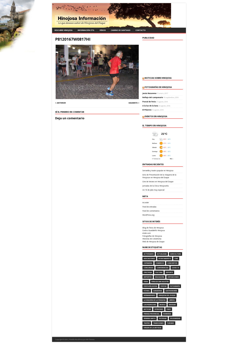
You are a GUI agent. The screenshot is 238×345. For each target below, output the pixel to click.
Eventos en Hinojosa (156, 116)
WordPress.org (148, 215)
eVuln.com (146, 233)
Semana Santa (149, 318)
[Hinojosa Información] (111, 26)
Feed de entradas (149, 207)
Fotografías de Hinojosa (158, 87)
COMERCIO (160, 263)
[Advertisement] (162, 58)
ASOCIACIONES (149, 258)
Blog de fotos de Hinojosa (153, 227)
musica (162, 305)
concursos (148, 268)
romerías (167, 314)
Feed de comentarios (151, 211)
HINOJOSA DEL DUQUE (167, 295)
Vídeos (103, 30)
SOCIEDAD (163, 318)
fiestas (163, 286)
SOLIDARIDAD (175, 318)
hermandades (149, 295)
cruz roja (148, 272)
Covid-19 (175, 268)
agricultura (175, 254)
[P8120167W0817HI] (97, 98)
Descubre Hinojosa (64, 30)
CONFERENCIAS (162, 268)
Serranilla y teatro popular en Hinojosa (157, 170)
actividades (149, 254)
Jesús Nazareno (149, 93)
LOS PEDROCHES (150, 305)
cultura (158, 272)
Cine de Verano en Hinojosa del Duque (157, 181)
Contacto (140, 30)
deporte (169, 272)
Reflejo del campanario (152, 97)
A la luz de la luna (150, 106)
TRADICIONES (158, 323)
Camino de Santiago (120, 30)
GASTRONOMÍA (171, 291)
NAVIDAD (172, 305)
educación (159, 277)
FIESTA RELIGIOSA (150, 286)
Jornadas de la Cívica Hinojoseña (155, 186)
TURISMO (170, 323)
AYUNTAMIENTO (164, 258)
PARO (169, 309)
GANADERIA (157, 291)
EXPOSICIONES (173, 277)
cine (176, 258)
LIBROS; (172, 300)
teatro (147, 323)
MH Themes (90, 339)
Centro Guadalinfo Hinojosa (153, 230)
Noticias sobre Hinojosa (158, 78)
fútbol (147, 291)
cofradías (148, 263)
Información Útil (86, 30)
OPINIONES (158, 309)
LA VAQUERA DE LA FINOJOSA (154, 300)
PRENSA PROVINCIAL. (152, 314)
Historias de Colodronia (151, 239)
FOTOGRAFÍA (175, 286)
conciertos (172, 263)
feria (146, 282)
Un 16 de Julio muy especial (153, 190)
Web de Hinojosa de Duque (153, 241)
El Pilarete (146, 110)
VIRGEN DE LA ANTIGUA (152, 328)
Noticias (147, 309)
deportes (148, 277)
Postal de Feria (149, 101)
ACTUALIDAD (162, 254)
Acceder (145, 202)
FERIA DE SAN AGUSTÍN (160, 282)
